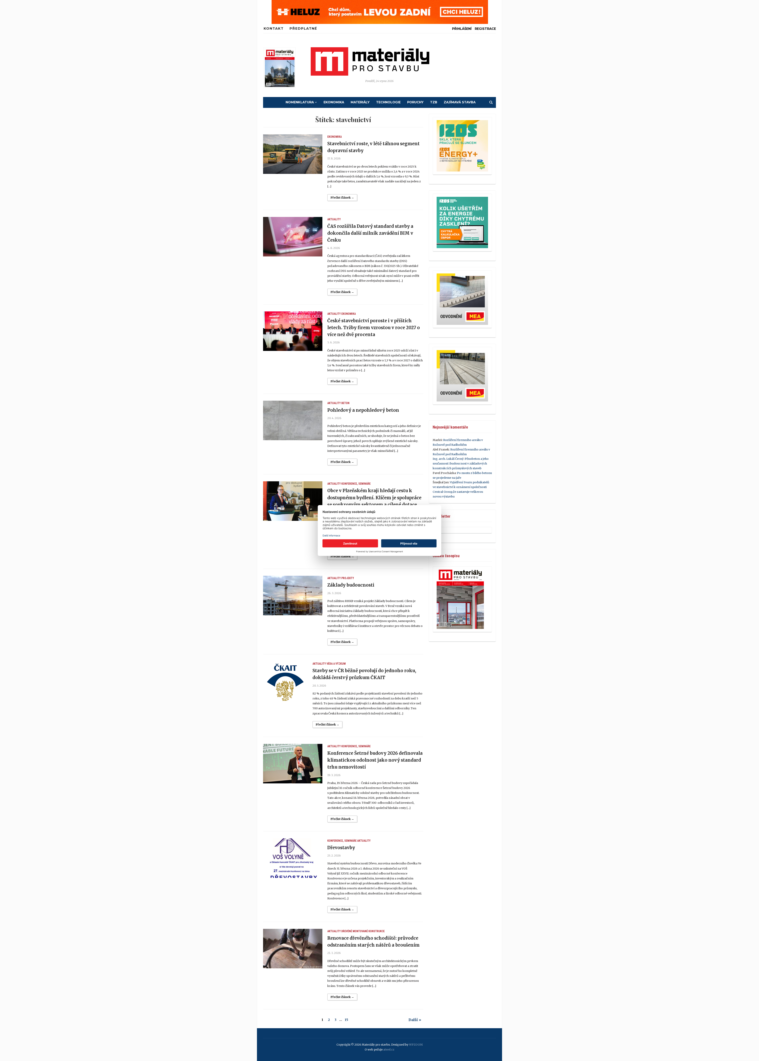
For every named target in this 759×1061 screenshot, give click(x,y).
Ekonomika (334, 102)
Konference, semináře (356, 483)
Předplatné (303, 28)
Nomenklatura (300, 102)
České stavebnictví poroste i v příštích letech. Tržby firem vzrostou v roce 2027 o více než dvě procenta (373, 327)
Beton (345, 403)
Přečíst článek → (342, 197)
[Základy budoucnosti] (292, 595)
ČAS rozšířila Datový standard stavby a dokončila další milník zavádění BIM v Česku (370, 233)
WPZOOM (416, 1044)
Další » (415, 1020)
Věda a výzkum (336, 663)
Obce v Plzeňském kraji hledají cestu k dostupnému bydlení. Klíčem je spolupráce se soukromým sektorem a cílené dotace (374, 497)
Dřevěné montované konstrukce (363, 931)
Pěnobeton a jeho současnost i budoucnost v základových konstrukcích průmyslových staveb (461, 463)
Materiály (360, 102)
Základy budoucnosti (350, 585)
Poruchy (415, 102)
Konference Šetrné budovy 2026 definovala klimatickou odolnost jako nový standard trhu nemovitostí (375, 760)
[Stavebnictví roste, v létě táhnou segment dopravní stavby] (292, 154)
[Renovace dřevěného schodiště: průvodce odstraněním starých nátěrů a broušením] (292, 948)
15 (346, 1020)
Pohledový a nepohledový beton (363, 410)
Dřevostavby (341, 847)
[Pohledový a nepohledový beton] (292, 420)
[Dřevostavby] (292, 858)
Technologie (388, 102)
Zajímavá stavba (460, 102)
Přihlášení (462, 29)
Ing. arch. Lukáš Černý (448, 459)
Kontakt (274, 28)
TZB (433, 102)
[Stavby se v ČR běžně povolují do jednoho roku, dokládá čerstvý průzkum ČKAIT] (285, 681)
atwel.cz (388, 1049)
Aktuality (334, 219)
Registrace (485, 29)
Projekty (347, 578)
